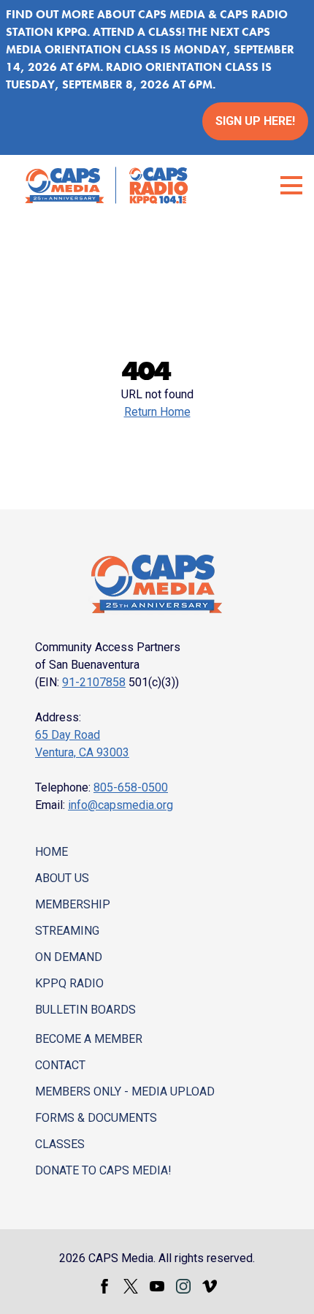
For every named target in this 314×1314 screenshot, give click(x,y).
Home (51, 852)
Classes (60, 1144)
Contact (60, 1065)
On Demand (68, 957)
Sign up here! (255, 121)
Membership (72, 904)
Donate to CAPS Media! (103, 1170)
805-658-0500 (130, 787)
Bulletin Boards (85, 1010)
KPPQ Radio (69, 983)
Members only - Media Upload (125, 1091)
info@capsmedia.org (120, 805)
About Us (62, 878)
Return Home (157, 412)
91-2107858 (94, 682)
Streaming (67, 931)
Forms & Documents (96, 1118)
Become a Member (88, 1039)
